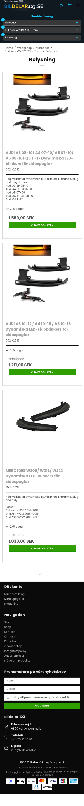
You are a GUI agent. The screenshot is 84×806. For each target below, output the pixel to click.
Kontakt (9, 632)
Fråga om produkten (18, 661)
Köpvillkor (10, 641)
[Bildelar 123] (24, 6)
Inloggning (11, 604)
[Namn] (42, 680)
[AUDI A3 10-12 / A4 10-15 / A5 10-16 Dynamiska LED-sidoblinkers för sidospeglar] (42, 281)
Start (7, 622)
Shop (7, 627)
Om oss (9, 636)
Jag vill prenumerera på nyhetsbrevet (40, 697)
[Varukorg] (69, 6)
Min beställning (14, 594)
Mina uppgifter (14, 599)
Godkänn (42, 705)
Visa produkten (42, 225)
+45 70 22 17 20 (21, 739)
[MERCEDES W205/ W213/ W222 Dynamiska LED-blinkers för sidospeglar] (42, 428)
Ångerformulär (14, 656)
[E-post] (42, 689)
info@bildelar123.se (24, 750)
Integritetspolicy (15, 651)
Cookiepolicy (13, 646)
